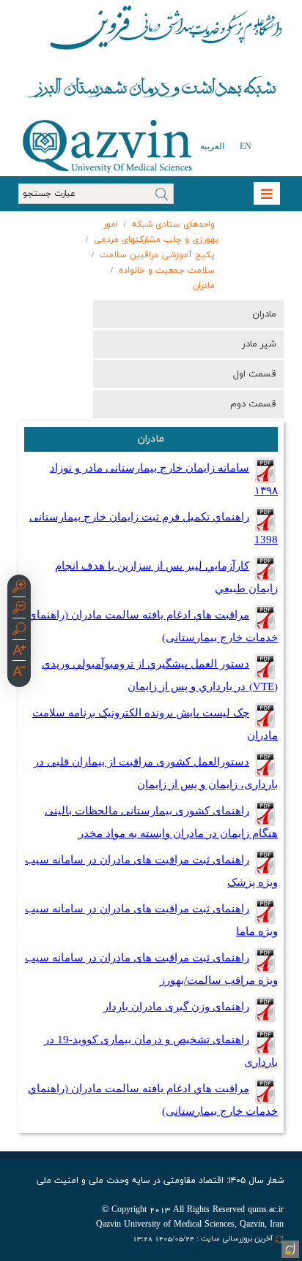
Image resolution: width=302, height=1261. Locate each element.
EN (245, 146)
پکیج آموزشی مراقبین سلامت (157, 255)
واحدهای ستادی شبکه (173, 224)
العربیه (212, 146)
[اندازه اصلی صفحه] (19, 631)
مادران (204, 286)
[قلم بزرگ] (19, 652)
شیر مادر (259, 344)
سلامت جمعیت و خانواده (167, 270)
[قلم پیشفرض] (19, 673)
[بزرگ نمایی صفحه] (19, 588)
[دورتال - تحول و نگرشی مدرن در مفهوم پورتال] (288, 1248)
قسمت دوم (253, 404)
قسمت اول (254, 374)
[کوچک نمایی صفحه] (19, 609)
